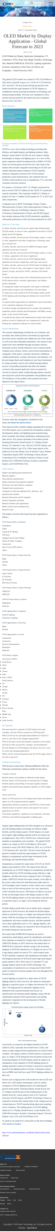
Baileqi (9, 1200)
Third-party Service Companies (8, 1192)
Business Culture (20, 1170)
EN (27, 5)
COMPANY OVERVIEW (31, 1166)
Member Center (35, 4)
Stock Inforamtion (4, 1189)
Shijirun (9, 1203)
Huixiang (2, 1203)
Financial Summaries (34, 1189)
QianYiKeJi (32, 1228)
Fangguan (2, 1200)
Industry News (27, 26)
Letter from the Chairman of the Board (10, 1166)
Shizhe (20, 1200)
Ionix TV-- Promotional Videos (27, 30)
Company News (27, 22)
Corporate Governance (5, 1170)
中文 (22, 5)
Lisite (14, 1200)
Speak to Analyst (14, 1124)
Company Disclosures (19, 1189)
